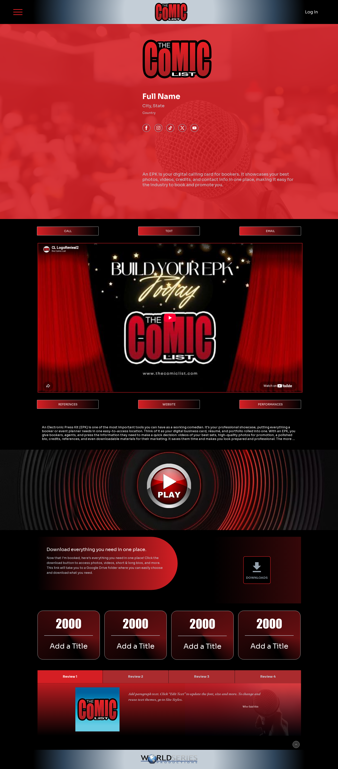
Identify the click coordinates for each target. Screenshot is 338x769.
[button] (18, 12)
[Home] (194, 128)
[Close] (296, 744)
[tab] (70, 676)
